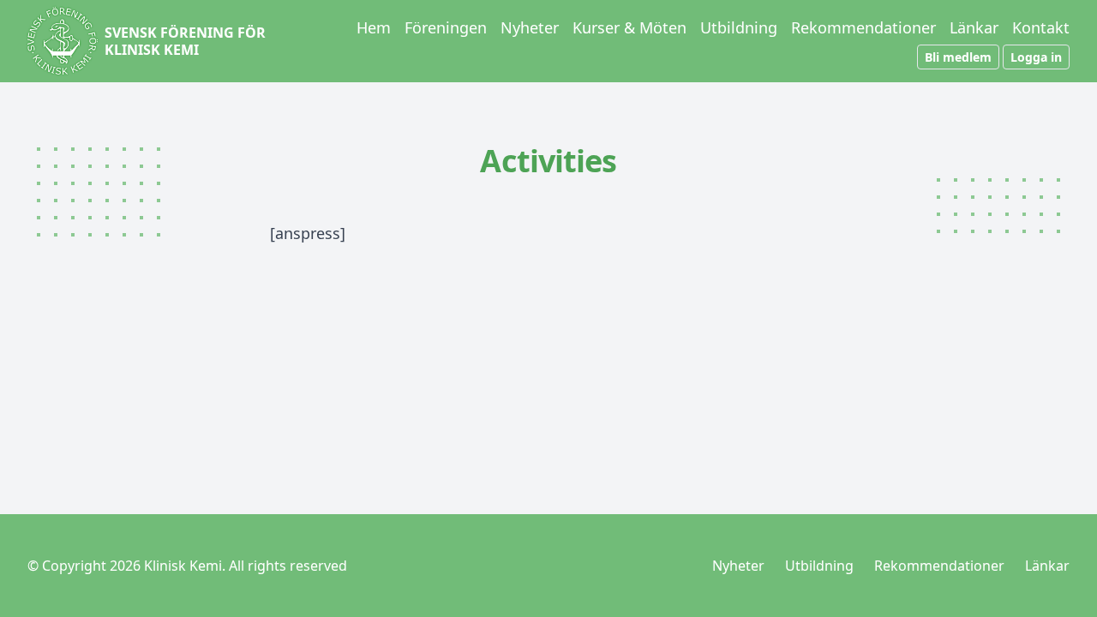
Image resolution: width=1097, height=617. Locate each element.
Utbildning (738, 27)
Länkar (974, 27)
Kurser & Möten (629, 27)
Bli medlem (958, 57)
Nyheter (530, 27)
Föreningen (446, 27)
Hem (374, 27)
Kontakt (1041, 27)
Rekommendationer (863, 27)
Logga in (1036, 57)
